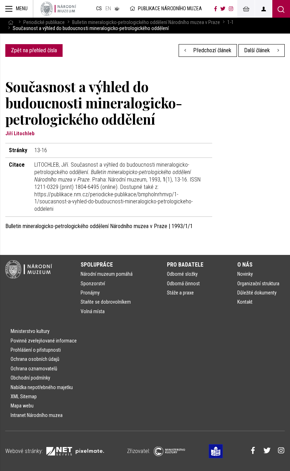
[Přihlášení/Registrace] (263, 9)
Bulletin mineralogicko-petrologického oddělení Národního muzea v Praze (146, 22)
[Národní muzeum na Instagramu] (231, 8)
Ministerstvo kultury (30, 331)
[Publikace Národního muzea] (58, 9)
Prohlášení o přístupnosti (36, 350)
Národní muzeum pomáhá (107, 274)
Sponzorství (93, 283)
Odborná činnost (183, 283)
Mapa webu (22, 406)
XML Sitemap (24, 396)
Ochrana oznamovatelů (34, 368)
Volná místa (93, 311)
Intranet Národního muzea (37, 415)
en (108, 9)
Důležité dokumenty (257, 293)
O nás (245, 264)
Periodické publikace (44, 22)
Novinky (245, 274)
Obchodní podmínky (30, 378)
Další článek (257, 50)
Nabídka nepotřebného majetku (42, 387)
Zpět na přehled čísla (34, 50)
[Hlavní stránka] (10, 22)
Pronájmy (90, 293)
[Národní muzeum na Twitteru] (223, 8)
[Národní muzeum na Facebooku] (216, 8)
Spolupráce (97, 264)
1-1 (230, 22)
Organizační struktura (258, 283)
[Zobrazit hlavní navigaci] (16, 9)
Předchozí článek (211, 50)
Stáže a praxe (180, 293)
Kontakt (245, 302)
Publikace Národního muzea (170, 9)
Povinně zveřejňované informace (44, 341)
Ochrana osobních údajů (35, 359)
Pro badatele (185, 264)
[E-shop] (246, 9)
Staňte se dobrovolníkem (106, 302)
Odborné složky (182, 274)
